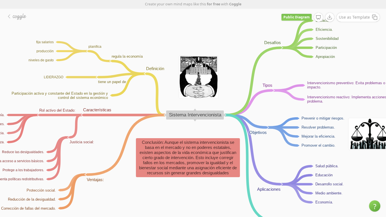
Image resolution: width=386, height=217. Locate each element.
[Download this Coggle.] (329, 17)
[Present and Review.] (318, 17)
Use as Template (354, 17)
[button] (374, 206)
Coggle (235, 4)
